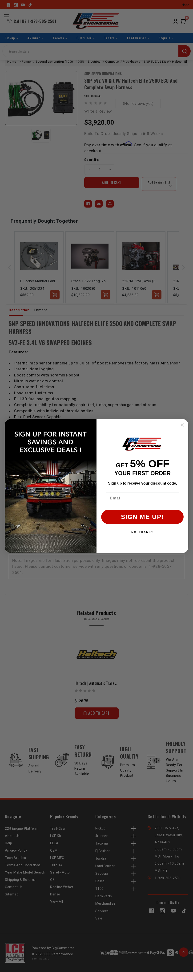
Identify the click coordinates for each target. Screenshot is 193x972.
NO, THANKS (142, 532)
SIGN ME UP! (142, 516)
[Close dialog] (182, 425)
